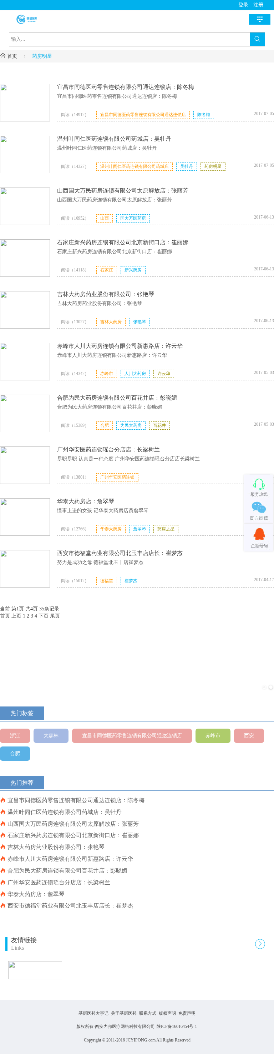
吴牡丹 (186, 166)
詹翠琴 (139, 528)
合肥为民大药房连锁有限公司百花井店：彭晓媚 (117, 398)
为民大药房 (131, 425)
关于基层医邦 (124, 1013)
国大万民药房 (133, 218)
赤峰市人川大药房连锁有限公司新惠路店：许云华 (120, 346)
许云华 (163, 373)
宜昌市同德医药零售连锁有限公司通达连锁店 (143, 114)
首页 (8, 56)
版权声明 (167, 1013)
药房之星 (165, 528)
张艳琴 (139, 321)
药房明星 (42, 56)
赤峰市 (106, 373)
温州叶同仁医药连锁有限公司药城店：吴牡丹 (114, 139)
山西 (104, 218)
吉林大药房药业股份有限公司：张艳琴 (105, 294)
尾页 (55, 616)
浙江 (15, 735)
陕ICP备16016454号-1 (177, 1026)
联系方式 (147, 1013)
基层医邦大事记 (93, 1013)
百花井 (159, 425)
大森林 (51, 735)
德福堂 (106, 580)
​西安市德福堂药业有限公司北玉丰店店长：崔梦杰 (120, 553)
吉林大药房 (111, 321)
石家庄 (106, 270)
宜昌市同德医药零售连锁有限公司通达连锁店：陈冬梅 (125, 87)
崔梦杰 (131, 580)
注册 (258, 5)
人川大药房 (135, 373)
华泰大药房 (111, 528)
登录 (243, 5)
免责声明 (187, 1013)
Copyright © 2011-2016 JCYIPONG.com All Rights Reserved (137, 1040)
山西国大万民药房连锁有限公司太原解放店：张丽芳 (122, 191)
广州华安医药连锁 (117, 477)
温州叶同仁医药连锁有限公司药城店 (134, 166)
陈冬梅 (203, 114)
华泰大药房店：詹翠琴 (85, 501)
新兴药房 (133, 270)
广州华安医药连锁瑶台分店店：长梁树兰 (108, 449)
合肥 (104, 425)
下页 (44, 616)
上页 (16, 616)
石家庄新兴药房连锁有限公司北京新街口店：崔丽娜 (122, 242)
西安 (249, 735)
